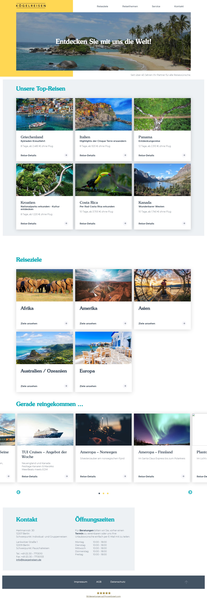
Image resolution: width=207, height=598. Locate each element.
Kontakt (179, 6)
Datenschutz (117, 581)
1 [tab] (99, 493)
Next (189, 491)
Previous (17, 491)
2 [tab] (103, 493)
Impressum (80, 581)
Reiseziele (102, 6)
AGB (98, 581)
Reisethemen (130, 6)
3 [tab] (107, 493)
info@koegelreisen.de (28, 559)
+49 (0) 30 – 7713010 (32, 553)
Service (156, 6)
